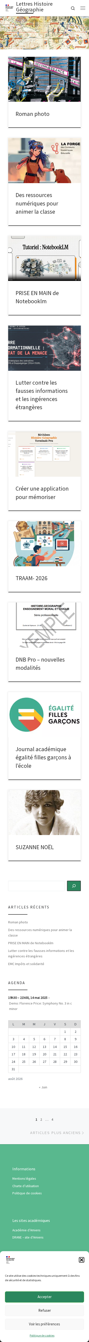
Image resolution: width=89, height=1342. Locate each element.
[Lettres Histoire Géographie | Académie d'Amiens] (9, 7)
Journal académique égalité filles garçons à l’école (43, 757)
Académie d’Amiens (26, 1230)
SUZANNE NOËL (35, 847)
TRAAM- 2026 (31, 578)
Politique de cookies (42, 1335)
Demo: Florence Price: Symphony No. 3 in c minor (40, 1006)
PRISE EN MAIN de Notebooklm (30, 943)
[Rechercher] (74, 886)
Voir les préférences (44, 1324)
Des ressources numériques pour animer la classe (37, 203)
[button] (81, 1259)
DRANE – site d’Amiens (27, 1237)
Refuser (44, 1310)
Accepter (45, 1296)
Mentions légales (24, 1178)
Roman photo (32, 113)
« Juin (43, 1087)
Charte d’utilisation (25, 1186)
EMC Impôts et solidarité (26, 964)
